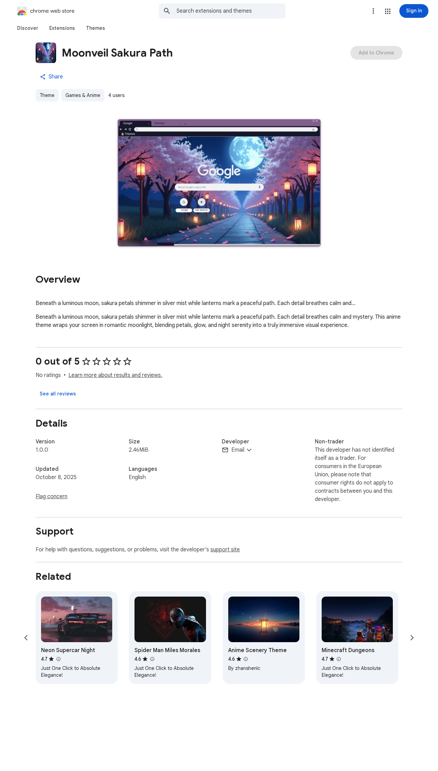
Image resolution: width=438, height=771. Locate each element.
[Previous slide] (26, 638)
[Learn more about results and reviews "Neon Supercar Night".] (58, 659)
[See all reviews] (58, 394)
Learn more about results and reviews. (115, 375)
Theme (47, 95)
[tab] (28, 28)
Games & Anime (82, 95)
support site (225, 549)
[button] (388, 11)
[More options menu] (373, 11)
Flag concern (51, 496)
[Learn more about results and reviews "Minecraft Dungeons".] (339, 659)
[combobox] (231, 11)
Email (237, 449)
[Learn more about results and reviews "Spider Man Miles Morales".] (152, 659)
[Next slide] (412, 638)
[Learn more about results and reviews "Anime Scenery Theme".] (245, 659)
